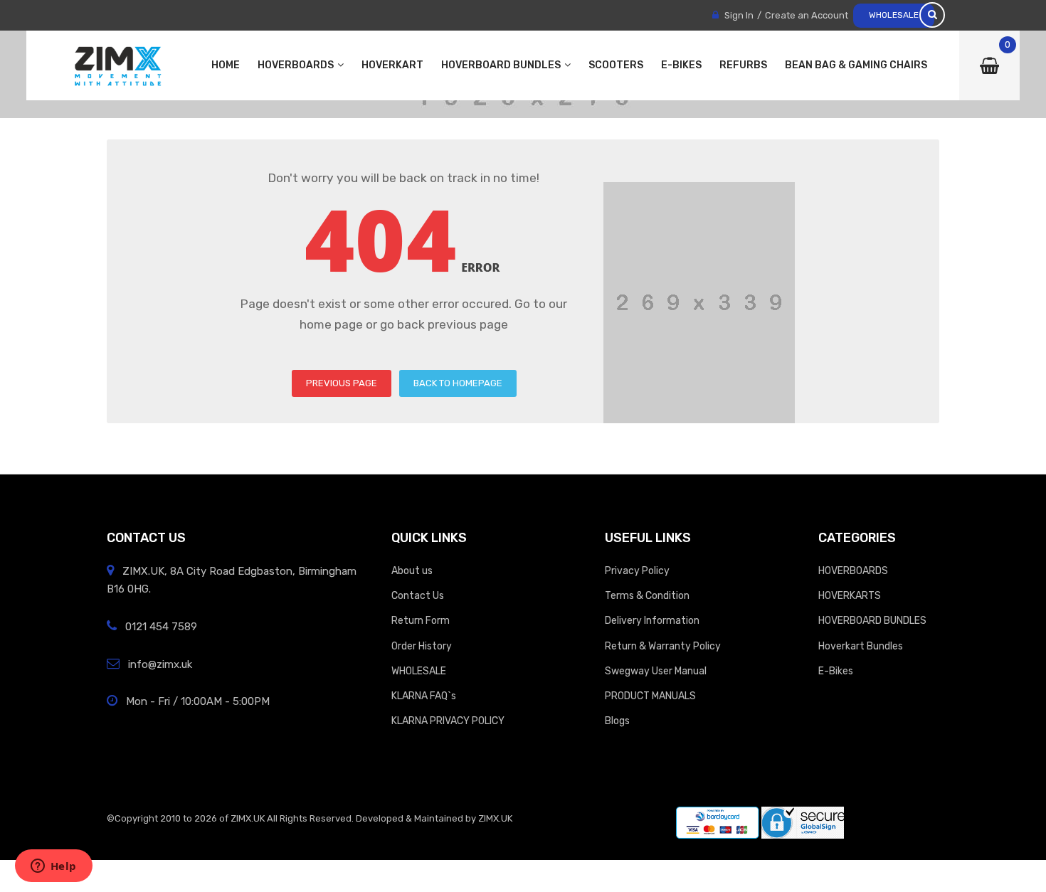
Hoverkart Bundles (860, 646)
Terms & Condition (647, 595)
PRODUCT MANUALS (650, 695)
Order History (421, 646)
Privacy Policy (637, 570)
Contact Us (417, 595)
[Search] (932, 15)
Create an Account (806, 15)
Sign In (739, 15)
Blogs (617, 720)
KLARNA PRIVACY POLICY (447, 720)
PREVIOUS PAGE (341, 383)
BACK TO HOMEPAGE (457, 383)
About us (412, 570)
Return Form (420, 620)
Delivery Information (652, 620)
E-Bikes (835, 670)
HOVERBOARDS (853, 570)
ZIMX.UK (248, 818)
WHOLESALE (894, 15)
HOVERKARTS (849, 595)
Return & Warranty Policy (663, 646)
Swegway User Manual (656, 670)
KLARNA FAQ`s (423, 695)
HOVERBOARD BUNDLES (872, 620)
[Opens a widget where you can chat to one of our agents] (53, 867)
